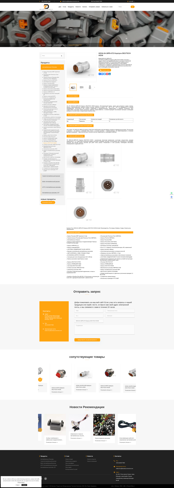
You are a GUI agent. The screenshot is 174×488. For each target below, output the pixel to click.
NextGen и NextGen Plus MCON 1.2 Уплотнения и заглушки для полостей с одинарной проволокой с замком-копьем (51, 164)
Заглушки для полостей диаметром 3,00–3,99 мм (50, 122)
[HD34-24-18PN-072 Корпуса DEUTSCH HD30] (73, 87)
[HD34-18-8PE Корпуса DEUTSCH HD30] (99, 373)
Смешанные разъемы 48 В (50, 149)
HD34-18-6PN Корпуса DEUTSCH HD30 (47, 388)
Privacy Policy (130, 486)
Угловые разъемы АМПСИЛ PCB (52, 144)
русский (131, 1)
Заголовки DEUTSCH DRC (50, 141)
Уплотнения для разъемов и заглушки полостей (51, 109)
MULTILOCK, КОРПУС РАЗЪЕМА (52, 157)
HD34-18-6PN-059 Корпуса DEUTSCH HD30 (73, 386)
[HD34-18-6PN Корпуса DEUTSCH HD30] (50, 374)
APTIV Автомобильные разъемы (51, 187)
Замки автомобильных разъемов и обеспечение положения (52, 119)
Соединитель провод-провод (51, 168)
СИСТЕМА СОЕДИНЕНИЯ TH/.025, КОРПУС (50, 102)
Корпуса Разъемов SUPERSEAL (52, 90)
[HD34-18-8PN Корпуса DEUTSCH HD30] (124, 374)
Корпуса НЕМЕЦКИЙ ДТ (50, 139)
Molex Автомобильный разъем (51, 181)
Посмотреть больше (47, 202)
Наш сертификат (69, 463)
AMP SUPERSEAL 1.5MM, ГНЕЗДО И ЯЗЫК (50, 112)
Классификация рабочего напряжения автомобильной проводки (123, 439)
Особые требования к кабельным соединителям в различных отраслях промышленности (49, 439)
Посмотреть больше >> (47, 392)
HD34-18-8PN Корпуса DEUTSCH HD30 (121, 387)
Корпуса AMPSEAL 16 (49, 91)
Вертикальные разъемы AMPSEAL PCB (50, 147)
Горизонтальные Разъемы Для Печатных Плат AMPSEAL (51, 78)
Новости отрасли (91, 459)
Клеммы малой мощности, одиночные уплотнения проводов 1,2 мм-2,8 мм (52, 160)
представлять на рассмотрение (87, 339)
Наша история (69, 459)
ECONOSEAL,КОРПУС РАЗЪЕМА (52, 117)
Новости (90, 456)
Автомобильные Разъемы (60, 45)
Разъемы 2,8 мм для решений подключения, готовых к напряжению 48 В (51, 154)
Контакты (118, 456)
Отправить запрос (106, 70)
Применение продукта (71, 461)
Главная (43, 45)
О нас (67, 456)
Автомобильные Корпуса (50, 81)
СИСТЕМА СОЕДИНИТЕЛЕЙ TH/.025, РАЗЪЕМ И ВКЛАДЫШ (52, 125)
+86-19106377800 (45, 1)
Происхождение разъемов (97, 438)
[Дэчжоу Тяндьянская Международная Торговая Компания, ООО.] (46, 7)
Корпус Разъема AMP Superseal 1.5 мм (52, 72)
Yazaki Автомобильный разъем (51, 176)
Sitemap (117, 486)
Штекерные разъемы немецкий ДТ (51, 94)
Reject (17, 485)
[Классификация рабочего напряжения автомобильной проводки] (124, 424)
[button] (40, 380)
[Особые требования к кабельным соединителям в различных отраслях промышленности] (50, 424)
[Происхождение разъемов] (99, 425)
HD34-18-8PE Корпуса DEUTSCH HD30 (96, 386)
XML (124, 486)
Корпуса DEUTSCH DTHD (50, 135)
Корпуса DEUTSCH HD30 (75, 45)
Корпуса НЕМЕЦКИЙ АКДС (50, 138)
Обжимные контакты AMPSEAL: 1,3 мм (52, 115)
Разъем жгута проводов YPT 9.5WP (51, 170)
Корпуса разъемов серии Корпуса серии (52, 128)
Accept (24, 485)
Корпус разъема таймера (50, 104)
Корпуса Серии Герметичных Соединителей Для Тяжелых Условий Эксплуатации (51, 86)
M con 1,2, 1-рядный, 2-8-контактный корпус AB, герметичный (50, 99)
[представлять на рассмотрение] (133, 7)
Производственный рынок (72, 465)
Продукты (49, 45)
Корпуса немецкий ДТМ (49, 96)
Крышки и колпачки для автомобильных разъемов (50, 107)
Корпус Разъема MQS (49, 83)
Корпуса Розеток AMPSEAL (50, 80)
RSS (121, 486)
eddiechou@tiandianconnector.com (70, 1)
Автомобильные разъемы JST (50, 192)
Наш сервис (68, 467)
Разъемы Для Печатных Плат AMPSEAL (51, 75)
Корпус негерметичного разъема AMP (52, 151)
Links (112, 486)
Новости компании (92, 461)
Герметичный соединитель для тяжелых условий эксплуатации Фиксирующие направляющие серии (51, 131)
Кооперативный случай (71, 469)
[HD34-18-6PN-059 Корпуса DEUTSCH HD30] (75, 373)
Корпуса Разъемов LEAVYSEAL (52, 88)
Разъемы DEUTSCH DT (50, 136)
